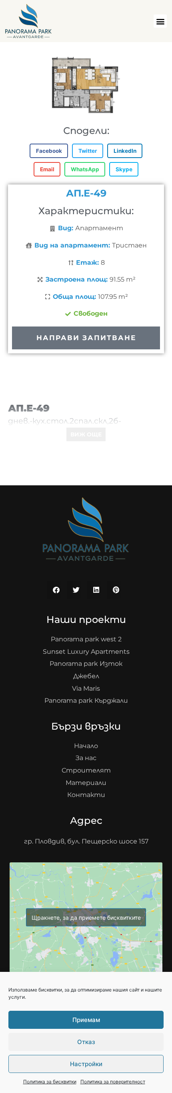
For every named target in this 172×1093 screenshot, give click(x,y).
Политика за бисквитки (49, 1082)
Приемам (86, 1020)
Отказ (86, 1042)
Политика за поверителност (112, 1082)
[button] (160, 21)
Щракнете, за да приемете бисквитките (86, 917)
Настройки (86, 1064)
